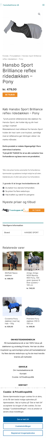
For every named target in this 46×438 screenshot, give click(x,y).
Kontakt (23, 374)
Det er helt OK (23, 419)
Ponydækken (15, 56)
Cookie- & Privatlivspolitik (23, 377)
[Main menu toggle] (43, 4)
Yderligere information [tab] (13, 225)
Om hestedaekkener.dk (23, 370)
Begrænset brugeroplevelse (23, 433)
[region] (23, 413)
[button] (39, 14)
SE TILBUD (10, 95)
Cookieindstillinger (23, 426)
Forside (5, 56)
